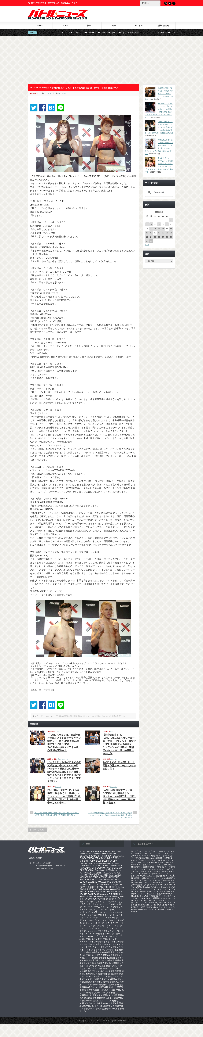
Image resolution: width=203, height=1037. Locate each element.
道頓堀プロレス (103, 1003)
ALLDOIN (84, 854)
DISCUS (83, 863)
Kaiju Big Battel (115, 875)
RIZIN (133, 911)
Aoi (90, 854)
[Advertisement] (101, 60)
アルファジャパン (116, 912)
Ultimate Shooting (111, 896)
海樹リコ (113, 987)
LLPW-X (83, 882)
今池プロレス (85, 958)
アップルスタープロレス (111, 909)
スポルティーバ (86, 923)
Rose (94, 889)
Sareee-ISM (114, 889)
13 (163, 228)
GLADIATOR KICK (103, 868)
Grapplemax (100, 870)
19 (159, 233)
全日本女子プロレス (97, 960)
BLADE (94, 856)
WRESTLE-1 (149, 876)
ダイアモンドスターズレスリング (107, 926)
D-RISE (110, 858)
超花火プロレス (163, 860)
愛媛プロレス (104, 974)
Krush (94, 879)
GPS (82, 870)
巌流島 (112, 971)
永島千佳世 (103, 987)
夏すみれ (109, 963)
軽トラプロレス (89, 1003)
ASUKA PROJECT (110, 854)
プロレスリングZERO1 (146, 860)
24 (151, 237)
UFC (95, 896)
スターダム (149, 889)
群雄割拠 (101, 998)
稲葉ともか (108, 995)
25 (155, 237)
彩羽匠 (118, 971)
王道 (102, 990)
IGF (81, 873)
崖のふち (104, 971)
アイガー (84, 907)
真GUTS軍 (101, 992)
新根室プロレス (100, 976)
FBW (103, 863)
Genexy (112, 866)
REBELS (113, 887)
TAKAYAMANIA (101, 894)
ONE (109, 882)
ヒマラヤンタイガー (111, 934)
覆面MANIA (87, 1001)
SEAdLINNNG (136, 896)
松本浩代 (107, 982)
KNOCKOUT (113, 877)
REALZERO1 (103, 887)
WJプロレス (102, 899)
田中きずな (91, 992)
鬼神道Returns (108, 1009)
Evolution (97, 863)
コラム (114, 25)
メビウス (158, 865)
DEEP (99, 861)
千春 (92, 963)
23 (147, 237)
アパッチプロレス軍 (88, 912)
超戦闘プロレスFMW (162, 880)
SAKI (99, 889)
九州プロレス (88, 955)
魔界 (117, 1009)
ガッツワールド (165, 862)
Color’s (83, 858)
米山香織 (88, 998)
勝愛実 (118, 960)
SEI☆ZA (98, 892)
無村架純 (91, 990)
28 (167, 237)
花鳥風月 (109, 998)
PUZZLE (83, 887)
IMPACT (87, 873)
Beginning (159, 889)
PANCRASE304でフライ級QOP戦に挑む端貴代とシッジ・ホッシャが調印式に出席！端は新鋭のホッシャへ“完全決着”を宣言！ (119, 796)
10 (151, 228)
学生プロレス (94, 971)
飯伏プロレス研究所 (93, 1009)
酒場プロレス (88, 1006)
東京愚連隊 (87, 982)
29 (171, 237)
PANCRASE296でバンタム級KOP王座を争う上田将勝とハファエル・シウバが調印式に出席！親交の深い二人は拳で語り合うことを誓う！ (64, 796)
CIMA (115, 856)
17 (151, 233)
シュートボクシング (166, 907)
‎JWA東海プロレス (164, 900)
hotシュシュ (117, 870)
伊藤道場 (102, 958)
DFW (115, 861)
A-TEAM (90, 851)
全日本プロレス (151, 851)
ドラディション (86, 931)
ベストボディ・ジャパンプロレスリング (146, 853)
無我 (84, 990)
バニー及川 (97, 934)
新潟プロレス (114, 976)
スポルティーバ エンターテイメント (150, 874)
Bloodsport (102, 856)
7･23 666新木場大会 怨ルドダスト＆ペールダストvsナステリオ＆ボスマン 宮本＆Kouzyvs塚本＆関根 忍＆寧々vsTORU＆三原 (110, 815)
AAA (97, 851)
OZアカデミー (116, 884)
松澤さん (115, 982)
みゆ (113, 904)
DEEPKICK (107, 861)
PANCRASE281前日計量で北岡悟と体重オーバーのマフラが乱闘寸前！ (119, 765)
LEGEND (102, 879)
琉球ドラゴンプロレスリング (141, 880)
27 (163, 237)
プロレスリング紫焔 (159, 871)
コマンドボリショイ (111, 915)
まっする (107, 904)
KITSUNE (103, 877)
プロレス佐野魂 (95, 944)
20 (163, 233)
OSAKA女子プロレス (89, 884)
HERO (109, 870)
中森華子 (106, 952)
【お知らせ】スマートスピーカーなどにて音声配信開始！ (138, 33)
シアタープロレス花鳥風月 (163, 878)
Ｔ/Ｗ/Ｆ (85, 1011)
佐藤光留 (111, 958)
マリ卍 (91, 947)
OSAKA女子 (117, 882)
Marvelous (166, 894)
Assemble (96, 854)
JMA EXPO (106, 873)
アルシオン (103, 912)
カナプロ (98, 915)
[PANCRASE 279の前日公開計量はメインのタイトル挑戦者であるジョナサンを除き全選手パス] (51, 107)
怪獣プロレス (92, 974)
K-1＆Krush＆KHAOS (139, 909)
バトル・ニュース (98, 1020)
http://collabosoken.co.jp (44, 868)
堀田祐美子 (99, 963)
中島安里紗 (97, 952)
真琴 (108, 992)
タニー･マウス (86, 926)
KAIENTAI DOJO (100, 875)
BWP (110, 856)
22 (171, 233)
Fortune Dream (112, 863)
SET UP (106, 892)
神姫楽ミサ (87, 995)
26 (159, 237)
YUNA (111, 899)
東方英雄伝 (97, 982)
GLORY (161, 909)
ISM (93, 873)
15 (171, 228)
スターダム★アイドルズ (112, 920)
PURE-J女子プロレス (159, 882)
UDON (89, 896)
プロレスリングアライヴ (99, 942)
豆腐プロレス (105, 1001)
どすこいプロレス (110, 901)
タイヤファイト (117, 923)
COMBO (90, 858)
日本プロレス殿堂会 (108, 979)
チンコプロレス (106, 928)
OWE (106, 884)
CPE (97, 858)
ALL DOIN (116, 851)
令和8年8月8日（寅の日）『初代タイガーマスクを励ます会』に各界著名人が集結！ (159, 93)
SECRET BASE (87, 892)
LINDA (116, 879)
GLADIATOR (88, 868)
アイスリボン (166, 887)
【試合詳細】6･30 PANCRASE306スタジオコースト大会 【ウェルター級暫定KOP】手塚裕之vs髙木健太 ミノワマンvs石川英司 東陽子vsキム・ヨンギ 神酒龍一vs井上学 (119, 744)
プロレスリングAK (94, 939)
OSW (101, 884)
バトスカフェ (85, 934)
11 (155, 228)
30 (147, 241)
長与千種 (98, 1006)
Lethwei (109, 879)
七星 (116, 950)
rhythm (121, 887)
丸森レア (114, 952)
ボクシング (107, 944)
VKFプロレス (161, 867)
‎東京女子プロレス (137, 894)
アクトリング (106, 907)
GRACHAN (89, 870)
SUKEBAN (115, 892)
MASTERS (92, 882)
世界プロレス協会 (153, 894)
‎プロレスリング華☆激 (147, 900)
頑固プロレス (109, 1006)
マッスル (116, 944)
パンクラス (62, 93)
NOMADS (102, 882)
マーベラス (99, 947)
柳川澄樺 (94, 984)
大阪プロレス (92, 968)
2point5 (83, 851)
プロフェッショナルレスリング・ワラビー (155, 869)
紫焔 (94, 998)
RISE (89, 889)
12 (159, 228)
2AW (142, 858)
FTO (93, 866)
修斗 (86, 960)
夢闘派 (116, 963)
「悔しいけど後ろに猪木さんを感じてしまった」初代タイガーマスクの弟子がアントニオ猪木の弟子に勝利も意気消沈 (159, 127)
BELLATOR (85, 856)
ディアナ (118, 928)
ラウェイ (98, 950)
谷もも (96, 1001)
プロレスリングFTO (149, 903)
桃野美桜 (113, 984)
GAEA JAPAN (102, 866)
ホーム (40, 25)
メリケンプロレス (112, 947)
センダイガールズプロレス (156, 885)
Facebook (174, 3)
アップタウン (94, 909)
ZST (149, 907)
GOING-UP (117, 868)
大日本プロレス (113, 966)
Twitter (170, 3)
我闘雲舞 (114, 974)
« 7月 (147, 244)
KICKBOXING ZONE (89, 877)
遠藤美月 (114, 1003)
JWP (91, 875)
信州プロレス (155, 896)
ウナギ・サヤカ (86, 915)
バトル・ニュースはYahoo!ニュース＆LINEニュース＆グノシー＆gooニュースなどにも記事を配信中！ (62, 33)
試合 (89, 25)
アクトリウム (94, 907)
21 (167, 233)
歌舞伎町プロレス (90, 987)
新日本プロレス (137, 851)
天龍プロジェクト (106, 968)
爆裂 (97, 990)
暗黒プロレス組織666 (154, 858)
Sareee (106, 889)
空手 (115, 995)
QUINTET (92, 887)
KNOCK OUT (85, 879)
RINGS (83, 889)
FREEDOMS (85, 866)
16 (147, 233)
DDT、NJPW (89, 861)
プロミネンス (101, 936)
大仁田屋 (101, 966)
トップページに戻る (37, 830)
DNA (90, 863)
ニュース (65, 25)
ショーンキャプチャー (92, 920)
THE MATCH (114, 894)
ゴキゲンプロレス (99, 917)
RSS (166, 3)
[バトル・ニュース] (58, 18)
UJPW (100, 896)
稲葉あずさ (97, 995)
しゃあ (99, 901)
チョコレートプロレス (89, 928)
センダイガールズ (102, 923)
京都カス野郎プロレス (112, 955)
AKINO (108, 851)
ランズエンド (108, 950)
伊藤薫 (95, 958)
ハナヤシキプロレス (102, 931)
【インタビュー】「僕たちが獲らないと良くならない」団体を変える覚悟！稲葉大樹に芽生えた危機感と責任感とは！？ (56, 814)
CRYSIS (103, 858)
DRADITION (135, 865)
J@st (98, 873)
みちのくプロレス (165, 851)
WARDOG (92, 899)
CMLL (120, 856)
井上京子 (98, 955)
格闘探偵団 (103, 984)
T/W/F (90, 894)
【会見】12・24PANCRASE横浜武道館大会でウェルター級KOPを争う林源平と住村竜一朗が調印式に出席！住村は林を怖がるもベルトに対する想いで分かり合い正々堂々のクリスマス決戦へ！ (64, 771)
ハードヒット (118, 931)
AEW (102, 851)
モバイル (138, 25)
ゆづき (119, 904)
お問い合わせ (163, 25)
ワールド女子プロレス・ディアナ (151, 891)
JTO (114, 873)
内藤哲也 (111, 960)
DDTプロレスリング (140, 856)
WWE (146, 896)
